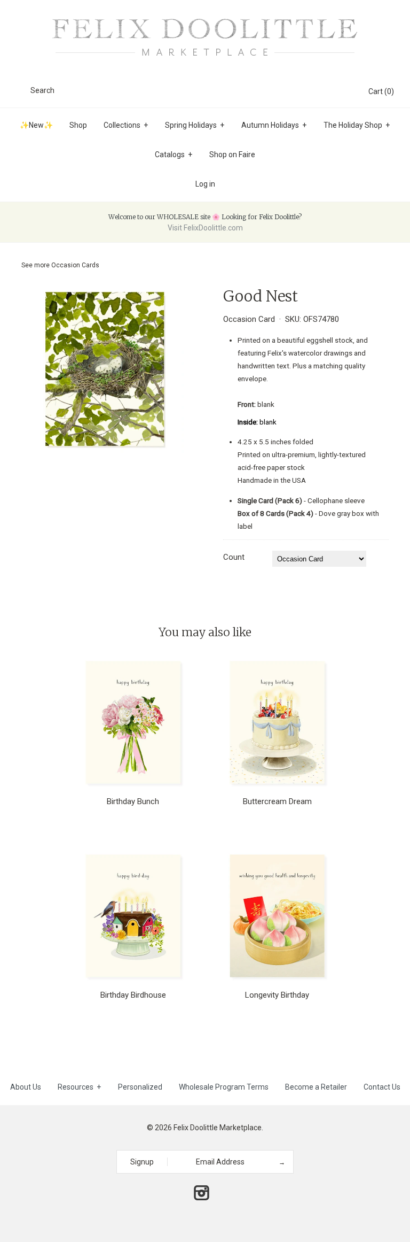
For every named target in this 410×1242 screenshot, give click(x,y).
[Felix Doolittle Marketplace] (205, 17)
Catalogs (173, 154)
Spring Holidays (194, 125)
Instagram (201, 1193)
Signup (142, 1162)
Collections (126, 125)
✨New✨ (36, 125)
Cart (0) (381, 91)
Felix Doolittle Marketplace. (218, 1127)
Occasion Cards (75, 265)
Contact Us (382, 1087)
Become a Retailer (316, 1087)
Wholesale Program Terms (224, 1087)
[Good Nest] (104, 294)
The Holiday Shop (357, 125)
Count (234, 557)
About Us (25, 1087)
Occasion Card (249, 319)
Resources (79, 1087)
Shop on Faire (232, 154)
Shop (78, 125)
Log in (205, 184)
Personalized (140, 1087)
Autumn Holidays (273, 125)
